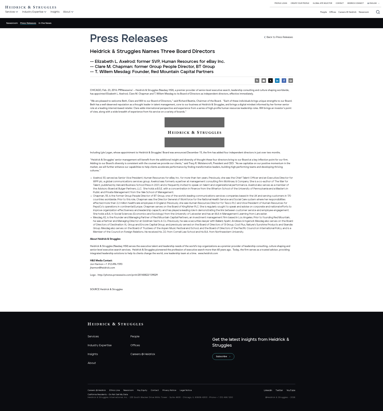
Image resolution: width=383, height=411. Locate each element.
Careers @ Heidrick (347, 12)
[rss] (257, 80)
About (92, 363)
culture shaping (268, 90)
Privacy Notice (169, 390)
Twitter (279, 390)
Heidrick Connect (355, 3)
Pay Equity (142, 390)
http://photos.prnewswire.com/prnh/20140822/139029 (128, 275)
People (323, 12)
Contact (340, 3)
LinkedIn (268, 390)
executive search (221, 90)
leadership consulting (242, 90)
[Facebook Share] (284, 80)
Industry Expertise (100, 345)
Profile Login (281, 3)
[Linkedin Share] (277, 80)
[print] (290, 80)
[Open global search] (378, 12)
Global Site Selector (322, 3)
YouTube (291, 390)
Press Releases (28, 23)
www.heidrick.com (208, 253)
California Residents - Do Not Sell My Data (108, 395)
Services (93, 336)
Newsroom (364, 12)
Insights (93, 354)
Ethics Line (114, 390)
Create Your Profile (300, 3)
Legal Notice (186, 390)
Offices (332, 12)
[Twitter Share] (270, 80)
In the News (45, 23)
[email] (264, 80)
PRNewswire (125, 90)
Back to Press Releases (280, 37)
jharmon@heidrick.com (102, 268)
